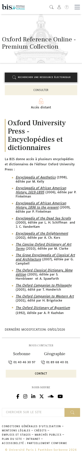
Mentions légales (16, 431)
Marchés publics (48, 435)
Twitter (41, 396)
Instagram (25, 396)
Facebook (17, 396)
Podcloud (51, 396)
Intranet (33, 439)
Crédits (40, 431)
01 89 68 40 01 (56, 362)
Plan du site (12, 439)
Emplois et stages (16, 435)
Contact (41, 374)
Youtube (60, 396)
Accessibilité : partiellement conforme (34, 443)
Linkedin (33, 396)
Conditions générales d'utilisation (31, 426)
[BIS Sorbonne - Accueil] (13, 7)
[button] (51, 7)
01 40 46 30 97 (23, 362)
